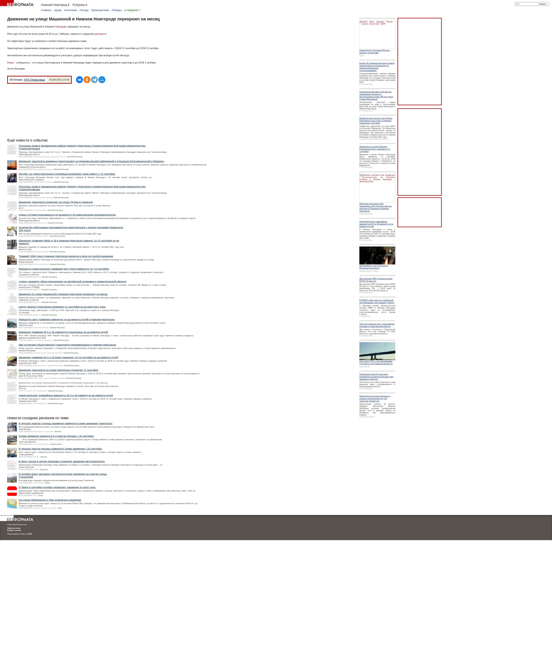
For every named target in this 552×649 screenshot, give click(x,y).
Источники (70, 10)
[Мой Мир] (101, 79)
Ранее (10, 62)
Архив (57, 10)
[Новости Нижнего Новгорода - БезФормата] (17, 3)
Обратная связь (14, 528)
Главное (46, 10)
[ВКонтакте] (79, 79)
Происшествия (100, 10)
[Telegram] (94, 79)
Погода (84, 10)
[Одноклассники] (87, 79)
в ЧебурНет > (132, 10)
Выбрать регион (14, 530)
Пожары (117, 10)
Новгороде (61, 26)
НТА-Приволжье (34, 79)
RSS (30, 534)
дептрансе (100, 34)
